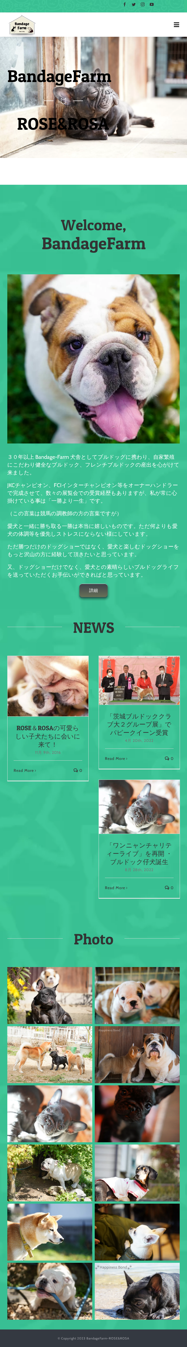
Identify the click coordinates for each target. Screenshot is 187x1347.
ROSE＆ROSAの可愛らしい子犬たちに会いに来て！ (39, 686)
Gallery (57, 686)
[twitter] (134, 4)
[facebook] (125, 4)
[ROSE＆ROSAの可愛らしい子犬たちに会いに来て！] (48, 686)
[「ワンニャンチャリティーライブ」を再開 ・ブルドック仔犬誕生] (139, 807)
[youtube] (152, 4)
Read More (24, 770)
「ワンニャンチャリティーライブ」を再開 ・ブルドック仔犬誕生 (130, 807)
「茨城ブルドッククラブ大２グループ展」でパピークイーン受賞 (130, 680)
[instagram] (143, 4)
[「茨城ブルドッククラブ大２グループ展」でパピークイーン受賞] (139, 680)
